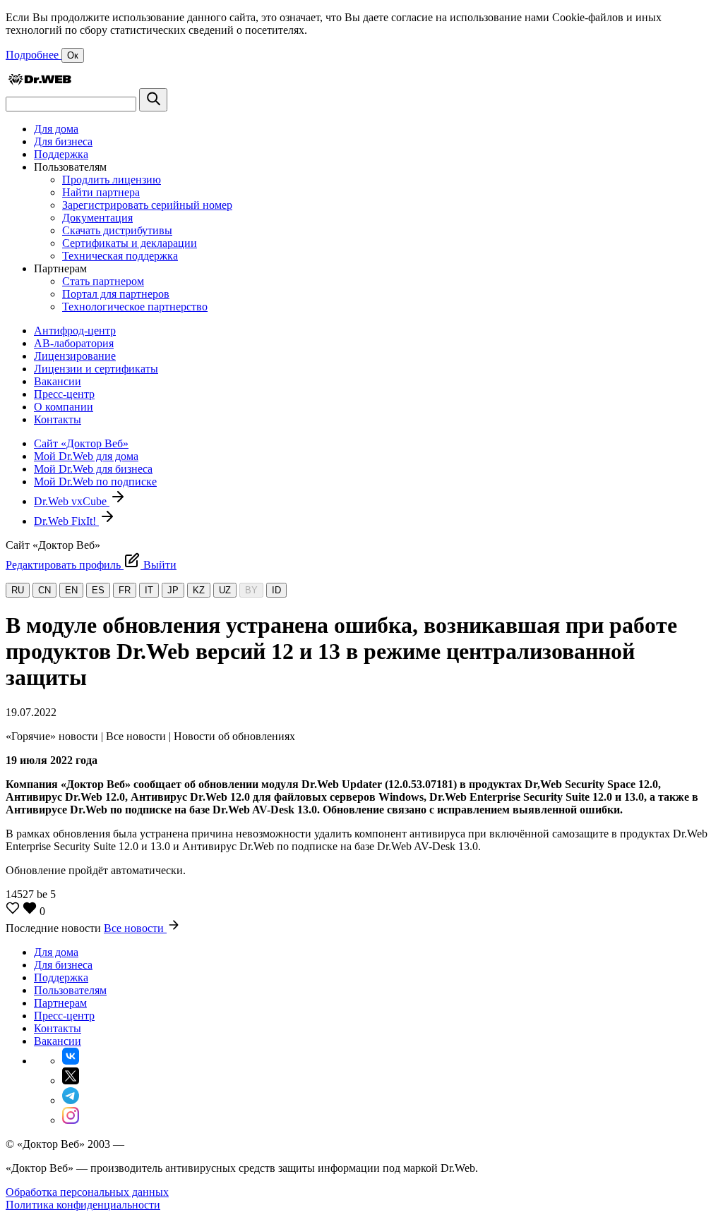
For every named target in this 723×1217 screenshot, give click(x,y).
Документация (97, 218)
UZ (225, 590)
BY (251, 590)
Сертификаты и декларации (129, 243)
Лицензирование (75, 356)
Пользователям (70, 990)
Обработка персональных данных (87, 1192)
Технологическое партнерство (135, 307)
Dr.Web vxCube (71, 501)
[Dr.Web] (39, 81)
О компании (63, 407)
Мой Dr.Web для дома (86, 456)
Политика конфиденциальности (83, 1205)
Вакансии (57, 381)
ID (276, 590)
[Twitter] (70, 1080)
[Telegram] (70, 1100)
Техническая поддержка (120, 256)
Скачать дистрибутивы (117, 230)
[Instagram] (70, 1120)
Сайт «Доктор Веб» (81, 443)
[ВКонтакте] (70, 1061)
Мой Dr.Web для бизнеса (93, 469)
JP (173, 590)
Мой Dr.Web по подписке (95, 482)
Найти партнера (101, 192)
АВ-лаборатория (74, 343)
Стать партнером (103, 281)
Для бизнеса (63, 141)
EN (71, 590)
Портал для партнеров (115, 294)
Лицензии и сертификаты (96, 369)
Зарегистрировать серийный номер (147, 205)
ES (98, 590)
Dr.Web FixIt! (66, 521)
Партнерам (60, 1003)
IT (149, 590)
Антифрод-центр (75, 331)
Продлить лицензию (111, 180)
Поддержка (61, 154)
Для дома (56, 129)
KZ (199, 590)
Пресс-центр (64, 394)
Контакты (57, 419)
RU (17, 590)
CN (44, 590)
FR (125, 590)
